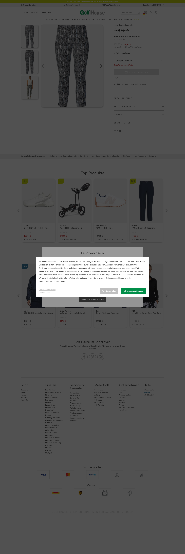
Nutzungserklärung (47, 281)
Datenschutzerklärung (115, 278)
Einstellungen (44, 292)
